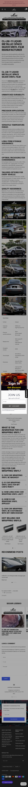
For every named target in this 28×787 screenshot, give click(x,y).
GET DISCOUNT (14, 406)
